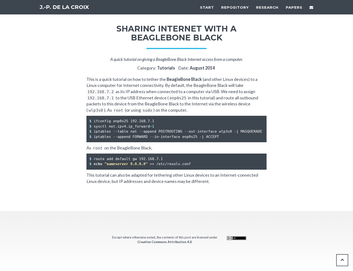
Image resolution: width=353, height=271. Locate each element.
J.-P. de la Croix (64, 7)
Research (267, 7)
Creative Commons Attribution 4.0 (164, 242)
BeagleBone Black (184, 79)
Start (207, 7)
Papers (294, 7)
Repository (235, 7)
